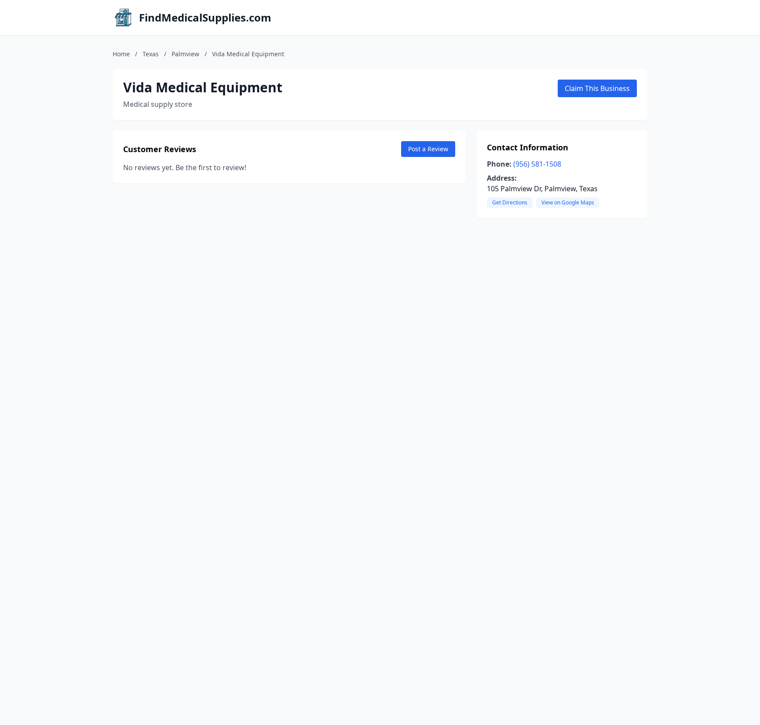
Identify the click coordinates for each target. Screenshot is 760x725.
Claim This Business (597, 88)
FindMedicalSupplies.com (205, 18)
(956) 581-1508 (537, 164)
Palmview (185, 54)
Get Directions (509, 202)
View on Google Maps (567, 202)
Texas (150, 54)
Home (121, 54)
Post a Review (428, 149)
